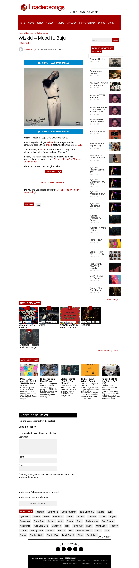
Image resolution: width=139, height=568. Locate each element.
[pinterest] (81, 549)
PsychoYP (78, 526)
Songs (40, 23)
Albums (60, 23)
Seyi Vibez (53, 512)
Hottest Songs (111, 299)
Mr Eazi (50, 530)
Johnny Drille (36, 530)
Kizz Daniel (25, 526)
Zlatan (70, 516)
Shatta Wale (52, 535)
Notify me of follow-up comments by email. (39, 492)
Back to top (104, 537)
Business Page (46, 560)
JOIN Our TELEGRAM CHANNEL (54, 63)
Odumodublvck (68, 512)
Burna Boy (39, 521)
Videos (50, 23)
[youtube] (75, 549)
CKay (80, 535)
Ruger (89, 526)
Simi (107, 530)
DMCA (79, 560)
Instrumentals (87, 23)
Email (21, 465)
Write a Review (58, 560)
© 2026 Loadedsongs (37, 558)
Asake (46, 516)
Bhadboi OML (36, 535)
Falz (71, 530)
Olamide (92, 516)
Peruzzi (61, 530)
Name (21, 457)
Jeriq (60, 521)
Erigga (23, 535)
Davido (100, 512)
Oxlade (23, 530)
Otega (70, 521)
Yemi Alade (101, 526)
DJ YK (103, 516)
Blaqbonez (58, 516)
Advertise (104, 560)
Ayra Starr (25, 516)
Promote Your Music (70, 564)
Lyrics (101, 23)
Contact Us (95, 560)
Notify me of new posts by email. (34, 497)
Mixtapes (72, 23)
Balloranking (92, 521)
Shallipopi (56, 526)
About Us (86, 560)
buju (38, 205)
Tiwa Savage (108, 521)
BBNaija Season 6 (85, 564)
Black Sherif (68, 535)
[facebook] (58, 549)
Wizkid (36, 516)
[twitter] (64, 549)
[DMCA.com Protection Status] (70, 558)
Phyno (112, 516)
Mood (43, 149)
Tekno (98, 530)
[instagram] (69, 549)
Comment (24, 43)
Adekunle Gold (41, 526)
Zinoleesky (25, 521)
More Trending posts (109, 350)
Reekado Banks (84, 530)
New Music (29, 33)
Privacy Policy (70, 560)
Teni (67, 526)
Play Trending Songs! (100, 564)
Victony (80, 516)
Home (22, 23)
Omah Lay (92, 535)
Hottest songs (42, 33)
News (31, 23)
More (111, 23)
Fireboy (114, 526)
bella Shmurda (87, 512)
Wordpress (59, 558)
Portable (40, 512)
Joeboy (51, 521)
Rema (79, 521)
